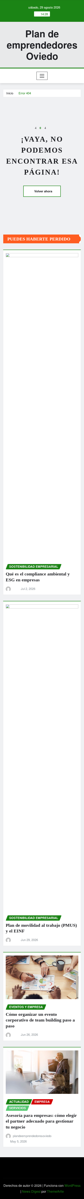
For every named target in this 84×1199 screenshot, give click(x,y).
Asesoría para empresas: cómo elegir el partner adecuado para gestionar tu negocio (41, 1121)
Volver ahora (43, 191)
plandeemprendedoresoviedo (32, 1136)
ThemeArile (55, 1191)
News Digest (31, 1191)
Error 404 (25, 93)
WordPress (72, 1185)
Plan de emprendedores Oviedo (42, 45)
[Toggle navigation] (42, 76)
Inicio (9, 93)
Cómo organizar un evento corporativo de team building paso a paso (40, 1020)
